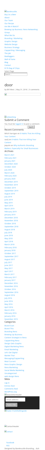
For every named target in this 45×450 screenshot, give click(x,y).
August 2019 (9, 193)
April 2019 (8, 205)
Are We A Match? (11, 26)
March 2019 (9, 208)
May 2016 (8, 304)
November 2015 (11, 319)
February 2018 (10, 247)
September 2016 (11, 292)
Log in (7, 383)
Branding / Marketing (13, 38)
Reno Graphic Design (13, 364)
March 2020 (9, 173)
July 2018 (8, 232)
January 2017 (9, 280)
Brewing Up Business (13, 334)
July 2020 (8, 170)
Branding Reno (10, 331)
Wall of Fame (9, 59)
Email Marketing (11, 349)
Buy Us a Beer (10, 14)
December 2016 (11, 283)
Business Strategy (11, 47)
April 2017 (8, 271)
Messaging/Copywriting (14, 358)
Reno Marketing (11, 367)
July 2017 (8, 262)
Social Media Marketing (14, 370)
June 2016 (8, 301)
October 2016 (10, 289)
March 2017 (9, 274)
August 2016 (9, 295)
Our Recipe (9, 23)
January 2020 (9, 179)
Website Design (11, 44)
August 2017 (9, 259)
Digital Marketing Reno (14, 346)
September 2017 (11, 256)
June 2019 (8, 199)
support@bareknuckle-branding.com (22, 439)
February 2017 (10, 277)
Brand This (9, 328)
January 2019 (9, 214)
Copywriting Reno (11, 340)
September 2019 (11, 190)
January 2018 (9, 250)
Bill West (10, 89)
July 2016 (8, 298)
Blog (6, 62)
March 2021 (9, 155)
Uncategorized (10, 373)
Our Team (8, 20)
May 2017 (8, 268)
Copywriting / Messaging (14, 50)
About (7, 17)
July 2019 (8, 196)
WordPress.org (10, 392)
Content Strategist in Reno (15, 337)
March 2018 (9, 244)
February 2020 (10, 176)
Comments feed (11, 389)
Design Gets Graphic (13, 343)
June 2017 (8, 265)
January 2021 (9, 161)
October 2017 (10, 253)
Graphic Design (10, 41)
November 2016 (11, 286)
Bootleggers (9, 56)
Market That (9, 355)
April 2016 (8, 307)
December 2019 (11, 182)
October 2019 (10, 188)
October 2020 (10, 167)
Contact (7, 65)
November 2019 (11, 185)
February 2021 (10, 158)
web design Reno (11, 376)
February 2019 (10, 211)
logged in (19, 124)
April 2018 (8, 241)
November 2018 (11, 220)
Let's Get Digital (11, 352)
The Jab (7, 53)
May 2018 (8, 238)
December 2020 (11, 164)
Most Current (10, 361)
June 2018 (8, 235)
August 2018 (9, 229)
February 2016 (10, 313)
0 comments (34, 89)
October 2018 (10, 223)
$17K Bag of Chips (12, 68)
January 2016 (9, 316)
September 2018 (11, 226)
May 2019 (8, 202)
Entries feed (9, 386)
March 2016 (9, 310)
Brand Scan (9, 325)
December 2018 (11, 217)
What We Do (9, 35)
